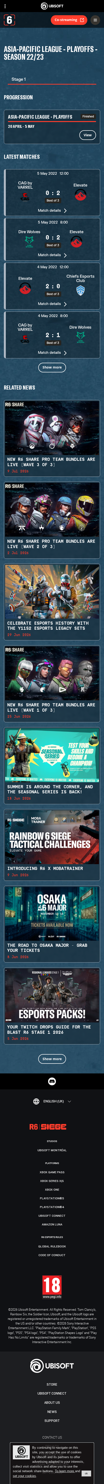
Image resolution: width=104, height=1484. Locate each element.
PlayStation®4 (52, 1207)
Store (52, 1384)
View (88, 135)
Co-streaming (66, 19)
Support (52, 1421)
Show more (52, 367)
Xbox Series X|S (52, 1181)
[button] (52, 192)
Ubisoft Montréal (52, 1150)
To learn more (65, 1471)
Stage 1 (19, 79)
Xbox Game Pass (52, 1172)
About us (52, 1402)
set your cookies (24, 1476)
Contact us (52, 1437)
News (52, 1412)
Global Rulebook (52, 1246)
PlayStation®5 (52, 1198)
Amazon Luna (52, 1224)
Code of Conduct (52, 1255)
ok (86, 1473)
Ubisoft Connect (52, 1393)
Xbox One (52, 1189)
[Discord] (52, 1081)
